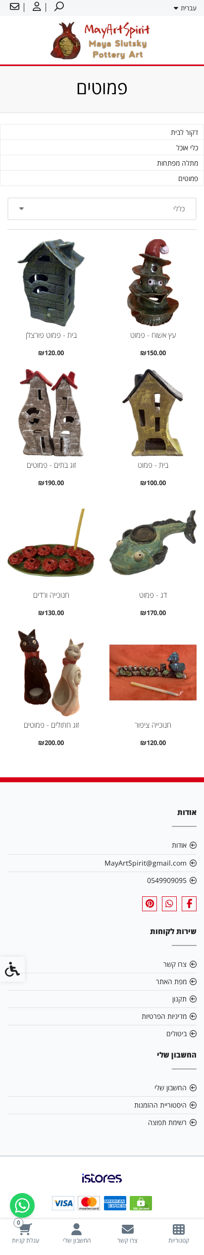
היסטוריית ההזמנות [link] (160, 1105)
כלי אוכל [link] (187, 147)
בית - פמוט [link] (153, 465)
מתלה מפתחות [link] (177, 163)
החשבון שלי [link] (170, 1087)
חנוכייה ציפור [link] (153, 725)
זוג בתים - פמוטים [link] (51, 465)
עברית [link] (189, 7)
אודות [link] (179, 845)
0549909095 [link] (167, 880)
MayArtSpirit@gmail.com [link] (145, 863)
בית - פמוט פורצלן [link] (51, 335)
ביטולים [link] (176, 1033)
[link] (178, 1233)
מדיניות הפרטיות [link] (164, 1016)
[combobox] (102, 208)
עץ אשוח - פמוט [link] (153, 335)
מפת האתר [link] (171, 981)
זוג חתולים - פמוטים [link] (51, 725)
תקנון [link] (179, 999)
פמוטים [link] (188, 178)
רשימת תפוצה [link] (167, 1122)
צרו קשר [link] (175, 964)
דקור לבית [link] (184, 132)
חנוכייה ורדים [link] (51, 595)
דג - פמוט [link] (153, 595)
